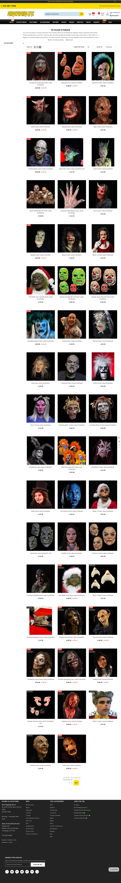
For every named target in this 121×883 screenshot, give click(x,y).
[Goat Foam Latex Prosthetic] (103, 194)
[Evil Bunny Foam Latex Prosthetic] (41, 450)
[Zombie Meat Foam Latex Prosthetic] (41, 152)
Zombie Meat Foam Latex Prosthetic (40, 169)
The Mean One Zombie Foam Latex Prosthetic (41, 298)
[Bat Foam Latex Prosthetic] (41, 366)
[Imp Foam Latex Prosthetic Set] (41, 536)
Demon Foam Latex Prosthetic (103, 341)
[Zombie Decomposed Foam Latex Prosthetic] (41, 66)
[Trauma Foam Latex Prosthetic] (72, 705)
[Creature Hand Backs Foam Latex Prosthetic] (72, 194)
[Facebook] (7, 872)
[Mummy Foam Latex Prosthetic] (103, 66)
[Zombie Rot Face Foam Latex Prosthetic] (41, 663)
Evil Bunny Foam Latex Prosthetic (40, 467)
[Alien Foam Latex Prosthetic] (103, 110)
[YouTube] (32, 872)
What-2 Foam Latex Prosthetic (103, 595)
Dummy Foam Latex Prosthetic (103, 553)
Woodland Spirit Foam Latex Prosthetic (41, 341)
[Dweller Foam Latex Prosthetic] (72, 536)
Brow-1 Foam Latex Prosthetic (41, 425)
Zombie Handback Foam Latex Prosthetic (41, 637)
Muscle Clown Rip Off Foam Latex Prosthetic (103, 298)
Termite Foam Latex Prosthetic (103, 637)
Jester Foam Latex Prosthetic (103, 383)
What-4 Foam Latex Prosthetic (103, 255)
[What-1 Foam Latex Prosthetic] (103, 705)
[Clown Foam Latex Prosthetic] (103, 152)
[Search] (64, 14)
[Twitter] (37, 872)
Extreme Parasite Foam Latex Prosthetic (40, 595)
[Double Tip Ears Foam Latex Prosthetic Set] (41, 705)
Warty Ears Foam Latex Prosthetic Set (72, 169)
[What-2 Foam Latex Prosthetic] (103, 579)
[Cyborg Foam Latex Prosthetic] (72, 110)
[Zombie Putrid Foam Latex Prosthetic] (72, 621)
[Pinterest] (17, 872)
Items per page (79, 47)
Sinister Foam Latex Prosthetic (40, 765)
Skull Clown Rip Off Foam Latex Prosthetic (71, 468)
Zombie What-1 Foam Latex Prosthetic (72, 425)
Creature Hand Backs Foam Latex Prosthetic (71, 212)
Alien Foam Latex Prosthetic (102, 127)
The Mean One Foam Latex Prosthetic (72, 595)
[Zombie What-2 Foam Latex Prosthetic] (103, 408)
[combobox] (62, 14)
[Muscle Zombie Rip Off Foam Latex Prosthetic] (72, 280)
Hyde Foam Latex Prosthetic (40, 511)
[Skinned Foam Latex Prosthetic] (72, 66)
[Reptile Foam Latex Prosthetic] (41, 238)
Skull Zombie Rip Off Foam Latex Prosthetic (41, 212)
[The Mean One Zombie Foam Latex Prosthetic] (41, 280)
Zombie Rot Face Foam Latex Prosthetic (40, 679)
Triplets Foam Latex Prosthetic (103, 679)
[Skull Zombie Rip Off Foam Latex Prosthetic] (41, 194)
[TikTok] (22, 872)
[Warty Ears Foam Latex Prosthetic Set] (72, 152)
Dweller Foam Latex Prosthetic (72, 553)
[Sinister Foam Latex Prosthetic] (41, 749)
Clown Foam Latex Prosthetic (103, 169)
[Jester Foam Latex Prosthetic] (103, 366)
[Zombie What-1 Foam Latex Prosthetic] (72, 408)
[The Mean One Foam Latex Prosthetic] (72, 579)
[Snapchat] (27, 872)
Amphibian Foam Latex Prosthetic (103, 467)
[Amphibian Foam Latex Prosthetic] (103, 450)
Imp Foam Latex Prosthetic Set (40, 553)
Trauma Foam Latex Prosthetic (71, 721)
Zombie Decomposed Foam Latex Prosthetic (40, 84)
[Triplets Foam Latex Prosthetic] (103, 663)
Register (117, 12)
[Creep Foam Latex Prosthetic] (72, 324)
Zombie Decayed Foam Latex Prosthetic (72, 679)
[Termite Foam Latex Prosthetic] (103, 621)
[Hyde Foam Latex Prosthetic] (41, 494)
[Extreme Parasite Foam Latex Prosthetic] (41, 579)
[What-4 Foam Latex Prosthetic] (103, 238)
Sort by (99, 47)
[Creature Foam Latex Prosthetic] (72, 366)
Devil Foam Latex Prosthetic (40, 127)
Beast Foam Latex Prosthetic (72, 255)
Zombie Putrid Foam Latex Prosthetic (72, 637)
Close (115, 1)
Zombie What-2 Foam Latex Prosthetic (103, 425)
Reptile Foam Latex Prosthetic (41, 255)
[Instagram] (12, 872)
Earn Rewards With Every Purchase (110, 6)
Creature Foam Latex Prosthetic (72, 383)
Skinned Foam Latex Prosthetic (71, 83)
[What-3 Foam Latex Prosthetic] (103, 494)
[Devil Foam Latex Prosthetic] (41, 110)
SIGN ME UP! (37, 865)
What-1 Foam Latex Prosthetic (103, 721)
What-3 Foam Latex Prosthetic (103, 511)
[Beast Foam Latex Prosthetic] (72, 238)
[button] (35, 47)
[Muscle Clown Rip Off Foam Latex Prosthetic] (103, 280)
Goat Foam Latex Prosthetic (102, 211)
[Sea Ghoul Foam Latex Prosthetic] (72, 494)
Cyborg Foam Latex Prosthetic (72, 127)
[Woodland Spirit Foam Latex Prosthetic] (41, 324)
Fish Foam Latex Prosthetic (72, 765)
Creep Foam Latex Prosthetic (72, 341)
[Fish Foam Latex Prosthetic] (72, 749)
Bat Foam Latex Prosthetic (41, 383)
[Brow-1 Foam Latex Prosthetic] (41, 408)
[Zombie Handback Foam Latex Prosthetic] (41, 621)
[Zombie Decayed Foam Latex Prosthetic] (72, 663)
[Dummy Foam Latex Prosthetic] (103, 536)
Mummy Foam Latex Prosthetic (103, 83)
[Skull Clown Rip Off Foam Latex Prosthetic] (72, 450)
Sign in (111, 13)
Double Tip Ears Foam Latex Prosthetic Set (41, 722)
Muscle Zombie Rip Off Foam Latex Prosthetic (72, 298)
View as (29, 47)
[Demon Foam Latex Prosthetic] (103, 324)
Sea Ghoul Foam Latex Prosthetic (71, 511)
